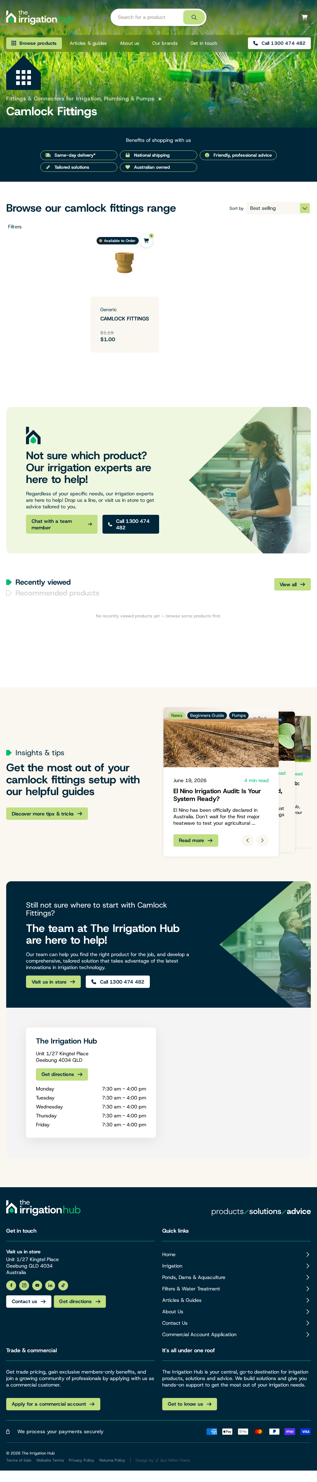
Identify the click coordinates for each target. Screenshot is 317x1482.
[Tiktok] (63, 1285)
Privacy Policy (81, 1460)
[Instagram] (24, 1285)
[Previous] (247, 840)
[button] (43, 226)
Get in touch (204, 43)
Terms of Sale (18, 1460)
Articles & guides (88, 43)
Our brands (165, 43)
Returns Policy (112, 1460)
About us (130, 43)
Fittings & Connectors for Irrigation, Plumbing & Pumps (80, 98)
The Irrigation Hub (38, 1453)
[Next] (262, 840)
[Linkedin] (50, 1285)
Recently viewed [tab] (43, 582)
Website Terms (50, 1460)
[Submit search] (194, 17)
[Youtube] (37, 1285)
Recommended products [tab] (57, 593)
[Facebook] (11, 1285)
